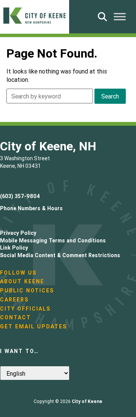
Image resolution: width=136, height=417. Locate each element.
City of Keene (87, 401)
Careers (14, 299)
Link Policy (14, 247)
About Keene (22, 281)
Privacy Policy (18, 233)
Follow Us (18, 272)
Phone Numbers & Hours (31, 208)
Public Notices (27, 290)
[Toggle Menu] (120, 16)
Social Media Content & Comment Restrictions (60, 255)
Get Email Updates (33, 326)
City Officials (25, 308)
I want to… (19, 351)
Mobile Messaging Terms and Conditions (53, 240)
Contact (15, 317)
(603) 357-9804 (20, 196)
